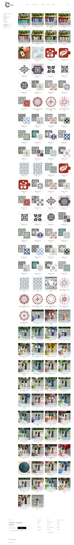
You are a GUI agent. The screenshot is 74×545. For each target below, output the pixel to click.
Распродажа (39, 529)
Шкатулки (5, 18)
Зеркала (5, 20)
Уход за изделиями (50, 532)
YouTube (58, 529)
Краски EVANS (6, 24)
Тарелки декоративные (8, 13)
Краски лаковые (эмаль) (8, 25)
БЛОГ (48, 4)
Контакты (48, 529)
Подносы (5, 19)
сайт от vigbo (11, 542)
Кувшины (39, 527)
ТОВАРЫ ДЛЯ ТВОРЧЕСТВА (9, 23)
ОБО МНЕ (27, 4)
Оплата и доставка (50, 527)
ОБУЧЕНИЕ (43, 4)
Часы (4, 14)
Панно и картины (7, 17)
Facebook (58, 524)
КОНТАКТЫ (53, 4)
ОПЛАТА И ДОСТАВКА (35, 4)
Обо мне (48, 524)
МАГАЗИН (21, 4)
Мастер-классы (6, 27)
